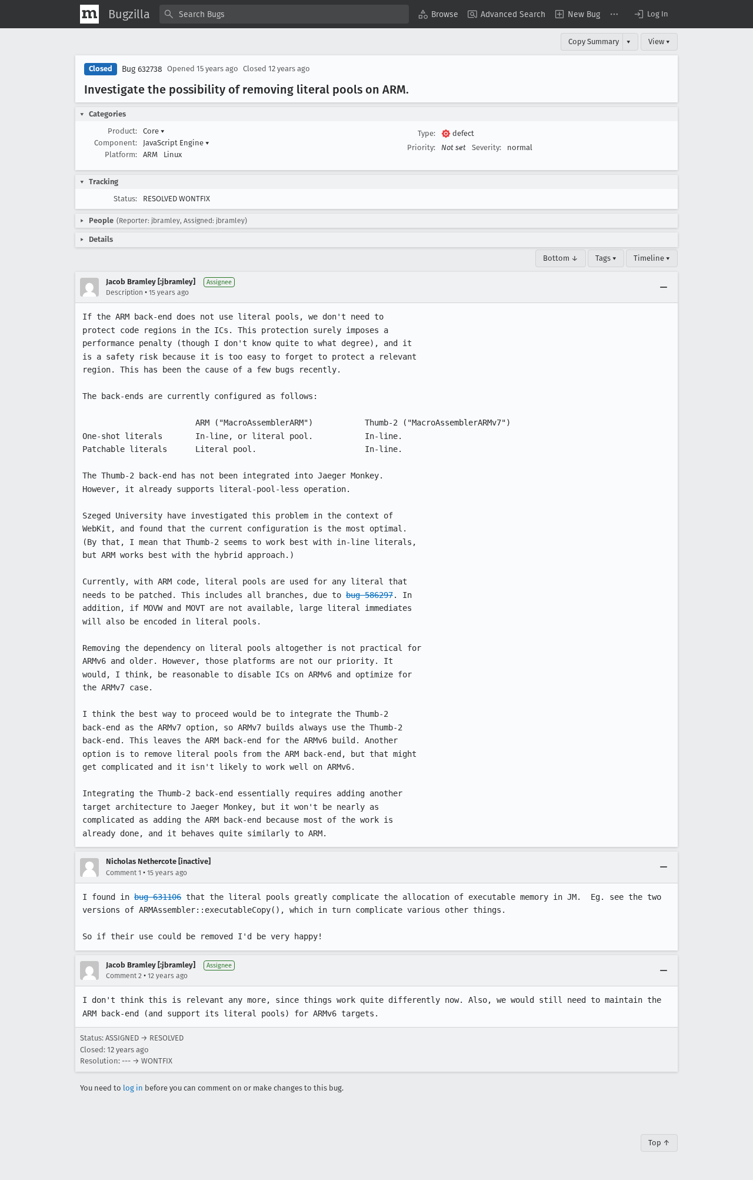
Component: (115, 142)
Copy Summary (593, 41)
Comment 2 (124, 976)
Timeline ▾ (652, 258)
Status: (125, 198)
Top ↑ (659, 1142)
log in (133, 1087)
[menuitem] (438, 14)
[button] (650, 14)
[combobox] (284, 14)
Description (124, 292)
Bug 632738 (142, 69)
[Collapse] (663, 287)
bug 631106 (157, 897)
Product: (122, 131)
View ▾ (659, 41)
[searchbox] (284, 14)
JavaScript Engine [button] (176, 142)
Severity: (486, 147)
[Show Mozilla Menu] (89, 14)
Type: (426, 133)
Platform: (121, 154)
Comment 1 (123, 873)
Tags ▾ (606, 258)
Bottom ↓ (560, 258)
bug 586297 (369, 595)
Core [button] (154, 131)
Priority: (421, 147)
